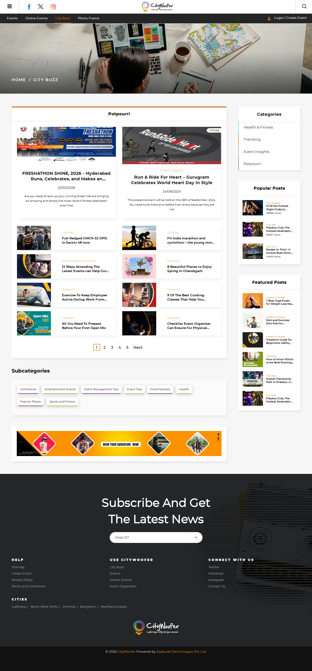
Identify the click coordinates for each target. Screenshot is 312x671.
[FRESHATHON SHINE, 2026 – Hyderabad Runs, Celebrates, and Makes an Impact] (66, 145)
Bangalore (88, 606)
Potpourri (89, 261)
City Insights (273, 203)
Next (137, 348)
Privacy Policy (22, 580)
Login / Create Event (287, 18)
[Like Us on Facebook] (32, 6)
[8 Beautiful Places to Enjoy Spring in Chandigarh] (142, 266)
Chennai (68, 606)
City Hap (68, 232)
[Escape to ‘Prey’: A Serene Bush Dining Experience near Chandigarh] (253, 251)
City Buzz (62, 18)
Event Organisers (123, 586)
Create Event (22, 573)
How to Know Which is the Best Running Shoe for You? (279, 362)
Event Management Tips (101, 389)
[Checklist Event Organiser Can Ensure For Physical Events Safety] (142, 323)
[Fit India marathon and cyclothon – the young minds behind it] (142, 238)
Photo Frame (88, 18)
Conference (28, 389)
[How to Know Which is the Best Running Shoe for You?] (253, 359)
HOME (19, 80)
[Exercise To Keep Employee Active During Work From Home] (37, 295)
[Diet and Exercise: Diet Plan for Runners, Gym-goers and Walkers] (253, 320)
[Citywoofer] (157, 7)
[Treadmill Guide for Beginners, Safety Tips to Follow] (253, 340)
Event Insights (171, 170)
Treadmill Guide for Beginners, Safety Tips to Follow (279, 343)
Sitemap (18, 567)
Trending (252, 139)
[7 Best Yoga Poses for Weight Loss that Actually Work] (253, 300)
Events (12, 18)
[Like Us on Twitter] (44, 6)
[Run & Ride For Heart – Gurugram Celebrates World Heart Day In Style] (171, 145)
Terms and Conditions (28, 586)
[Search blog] (304, 7)
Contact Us (216, 586)
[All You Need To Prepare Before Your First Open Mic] (37, 323)
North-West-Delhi (44, 606)
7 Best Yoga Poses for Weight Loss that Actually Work (279, 303)
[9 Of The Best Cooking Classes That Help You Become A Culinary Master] (142, 295)
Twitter (213, 567)
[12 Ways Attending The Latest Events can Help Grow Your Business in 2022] (37, 266)
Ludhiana (19, 606)
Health (184, 389)
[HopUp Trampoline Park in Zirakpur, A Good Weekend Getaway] (253, 379)
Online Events (36, 18)
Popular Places (30, 401)
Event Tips (134, 389)
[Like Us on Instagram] (56, 6)
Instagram (216, 580)
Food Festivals (160, 389)
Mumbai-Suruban (114, 606)
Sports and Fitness (62, 401)
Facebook (215, 573)
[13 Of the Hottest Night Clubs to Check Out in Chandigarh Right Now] (253, 207)
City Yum (271, 247)
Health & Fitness (258, 127)
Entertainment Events (60, 389)
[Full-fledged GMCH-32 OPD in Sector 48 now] (37, 238)
